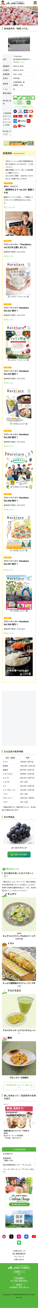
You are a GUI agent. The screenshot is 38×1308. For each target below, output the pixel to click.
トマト (10, 943)
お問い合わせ (19, 1259)
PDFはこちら (8, 256)
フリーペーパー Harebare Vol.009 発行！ (16, 436)
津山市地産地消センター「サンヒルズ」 (17, 1165)
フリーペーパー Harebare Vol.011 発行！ (16, 309)
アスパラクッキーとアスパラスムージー (19, 1032)
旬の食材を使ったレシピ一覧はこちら (19, 1086)
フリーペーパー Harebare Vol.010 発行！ (16, 372)
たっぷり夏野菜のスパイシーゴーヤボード (19, 984)
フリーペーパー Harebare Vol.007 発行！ (16, 562)
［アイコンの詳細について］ (23, 107)
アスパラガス (14, 990)
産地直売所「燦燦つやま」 (8, 1159)
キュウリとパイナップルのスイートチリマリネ (19, 937)
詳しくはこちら (9, 207)
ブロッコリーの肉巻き (19, 1077)
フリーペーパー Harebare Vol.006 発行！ (16, 623)
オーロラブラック (19, 847)
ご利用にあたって (19, 1251)
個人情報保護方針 (19, 1253)
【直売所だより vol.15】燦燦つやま (19, 191)
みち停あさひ (8, 1154)
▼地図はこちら (19, 62)
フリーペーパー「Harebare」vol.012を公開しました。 (18, 246)
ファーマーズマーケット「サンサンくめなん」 (18, 1170)
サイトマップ (19, 1256)
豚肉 (9, 1037)
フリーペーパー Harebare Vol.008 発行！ (16, 499)
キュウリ (11, 894)
